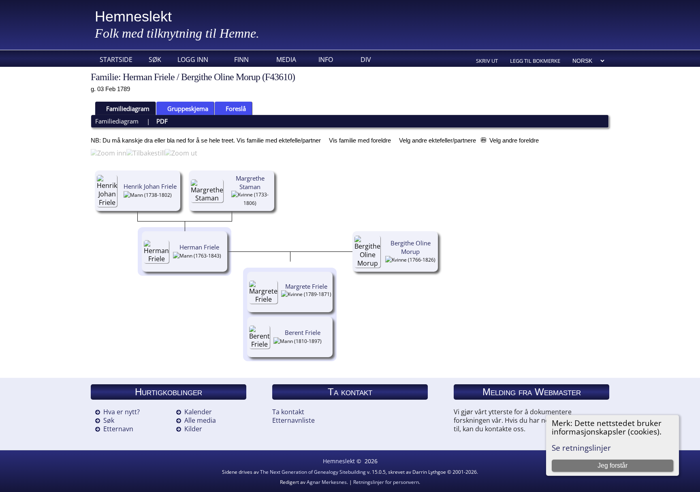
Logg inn (192, 59)
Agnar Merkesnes (327, 482)
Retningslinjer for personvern (386, 482)
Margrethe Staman (250, 182)
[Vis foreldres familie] (175, 194)
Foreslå (236, 108)
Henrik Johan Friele (150, 186)
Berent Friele (302, 332)
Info (325, 59)
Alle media (200, 420)
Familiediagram (127, 108)
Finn (241, 59)
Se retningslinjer (581, 448)
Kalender (198, 411)
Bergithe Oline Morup (411, 247)
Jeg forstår (612, 465)
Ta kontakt (288, 411)
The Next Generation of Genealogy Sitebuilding (313, 472)
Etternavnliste (293, 420)
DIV (366, 59)
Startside (116, 59)
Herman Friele (199, 247)
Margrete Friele (306, 286)
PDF (162, 121)
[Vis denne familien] (306, 300)
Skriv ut (487, 60)
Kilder (193, 428)
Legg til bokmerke (535, 60)
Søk (155, 59)
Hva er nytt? (121, 411)
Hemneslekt (133, 16)
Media (286, 59)
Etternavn (118, 428)
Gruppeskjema (187, 108)
